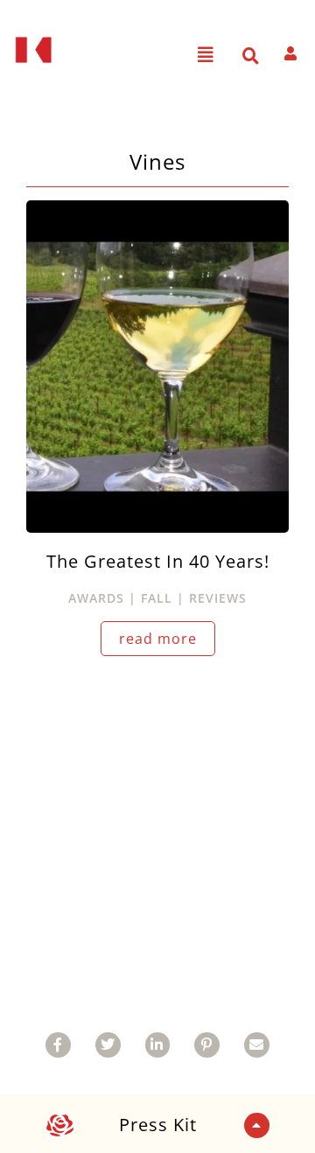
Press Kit (158, 1124)
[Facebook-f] (58, 1045)
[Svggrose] (60, 1125)
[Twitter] (108, 1045)
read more (158, 638)
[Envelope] (257, 1045)
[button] (206, 55)
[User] (290, 53)
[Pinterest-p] (207, 1045)
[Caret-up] (257, 1125)
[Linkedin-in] (158, 1045)
